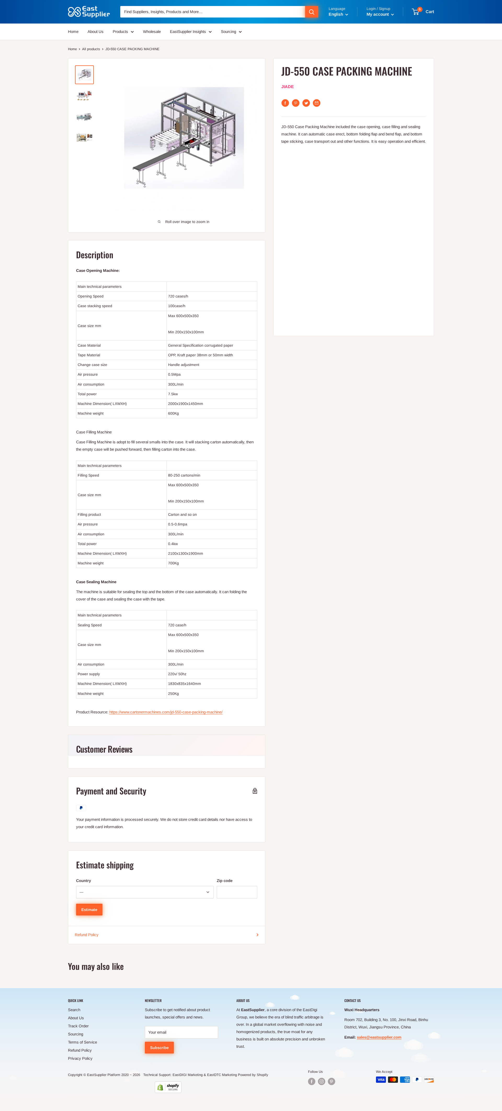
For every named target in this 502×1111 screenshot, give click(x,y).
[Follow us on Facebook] (311, 1081)
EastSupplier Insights (188, 31)
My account (378, 14)
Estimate (89, 909)
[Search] (311, 12)
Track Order (78, 1026)
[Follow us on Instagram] (321, 1081)
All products (91, 49)
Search (74, 1009)
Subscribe (159, 1047)
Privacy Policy (80, 1058)
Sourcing (228, 31)
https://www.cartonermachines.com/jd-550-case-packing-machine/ (166, 712)
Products (120, 31)
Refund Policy (87, 934)
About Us (96, 31)
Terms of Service (82, 1042)
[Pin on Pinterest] (295, 103)
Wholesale (152, 31)
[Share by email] (316, 103)
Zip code (224, 880)
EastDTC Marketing (222, 1075)
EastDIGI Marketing (188, 1075)
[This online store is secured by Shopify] (168, 1087)
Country (83, 880)
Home (73, 31)
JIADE (287, 87)
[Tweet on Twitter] (306, 103)
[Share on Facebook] (285, 103)
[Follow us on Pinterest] (331, 1081)
